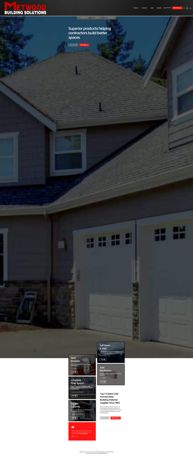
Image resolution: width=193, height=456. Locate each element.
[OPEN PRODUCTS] (138, 8)
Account (190, 8)
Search (184, 8)
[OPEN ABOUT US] (146, 8)
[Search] (183, 7)
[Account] (190, 7)
